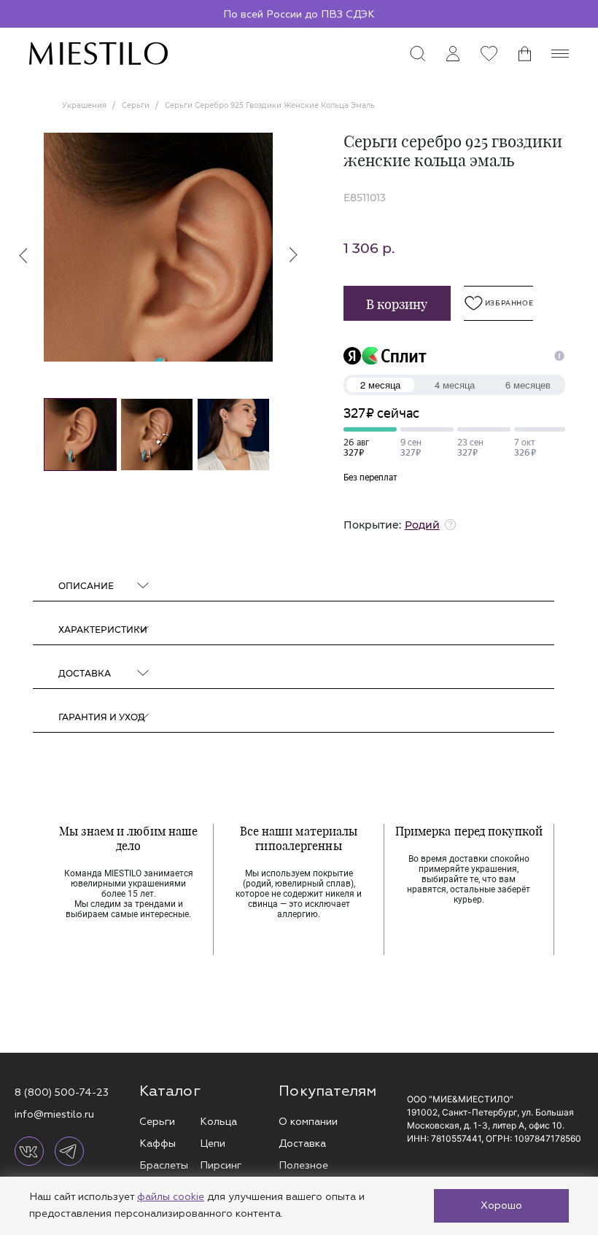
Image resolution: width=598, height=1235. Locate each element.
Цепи (212, 1143)
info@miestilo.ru (54, 1114)
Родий (422, 524)
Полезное (303, 1165)
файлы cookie (170, 1197)
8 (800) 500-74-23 (62, 1092)
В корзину (396, 304)
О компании (308, 1121)
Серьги (157, 1121)
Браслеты (163, 1165)
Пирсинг (220, 1165)
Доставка (302, 1143)
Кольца (218, 1121)
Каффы (157, 1143)
